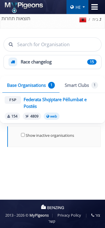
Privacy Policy (69, 215)
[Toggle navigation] (94, 7)
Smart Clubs (80, 85)
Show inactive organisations (49, 135)
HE (78, 7)
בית (95, 19)
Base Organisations (29, 85)
